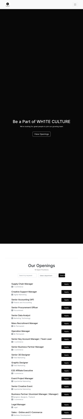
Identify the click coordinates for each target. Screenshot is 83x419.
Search (62, 275)
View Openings (41, 134)
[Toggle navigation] (75, 5)
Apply (66, 284)
